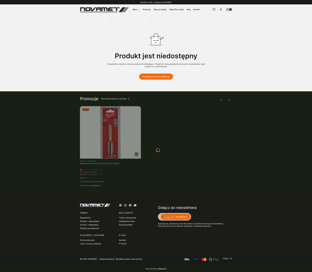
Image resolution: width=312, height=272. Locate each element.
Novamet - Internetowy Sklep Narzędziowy (95, 18)
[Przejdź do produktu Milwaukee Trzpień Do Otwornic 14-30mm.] (110, 132)
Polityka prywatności (89, 228)
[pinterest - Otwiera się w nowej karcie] (120, 205)
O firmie (122, 243)
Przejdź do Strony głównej (156, 76)
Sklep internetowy (155, 269)
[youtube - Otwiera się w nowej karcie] (135, 205)
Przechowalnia (125, 225)
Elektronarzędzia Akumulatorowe (138, 18)
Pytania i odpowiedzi (89, 221)
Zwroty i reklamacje (89, 225)
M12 (154, 18)
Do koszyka (136, 154)
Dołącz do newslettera (175, 217)
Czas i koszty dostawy (90, 243)
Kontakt (122, 240)
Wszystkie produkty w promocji (113, 99)
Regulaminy (85, 217)
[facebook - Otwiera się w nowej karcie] (130, 205)
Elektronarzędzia (118, 18)
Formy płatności (87, 240)
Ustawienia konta (127, 221)
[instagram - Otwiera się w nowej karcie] (125, 205)
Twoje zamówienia (127, 217)
